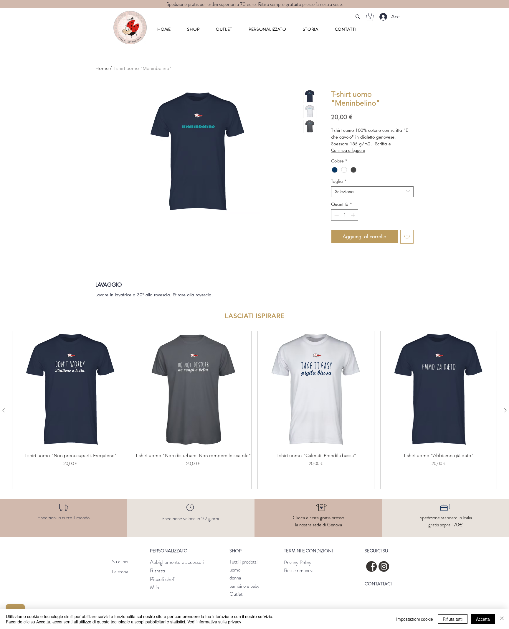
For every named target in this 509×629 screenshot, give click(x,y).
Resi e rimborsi (298, 570)
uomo (234, 569)
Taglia (339, 181)
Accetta (483, 619)
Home (102, 68)
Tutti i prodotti (243, 561)
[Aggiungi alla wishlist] (407, 237)
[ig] (384, 566)
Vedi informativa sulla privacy (214, 622)
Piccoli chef (162, 579)
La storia (120, 571)
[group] (254, 410)
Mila (154, 587)
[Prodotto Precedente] (3, 410)
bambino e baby (244, 585)
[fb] (371, 566)
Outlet (236, 593)
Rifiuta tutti (452, 619)
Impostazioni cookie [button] (414, 619)
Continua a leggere (348, 150)
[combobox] (372, 191)
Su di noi (120, 561)
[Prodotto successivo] (505, 410)
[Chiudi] (501, 619)
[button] (193, 29)
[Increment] (354, 215)
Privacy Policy (297, 562)
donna (235, 577)
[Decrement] (336, 215)
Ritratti (157, 570)
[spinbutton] (345, 215)
